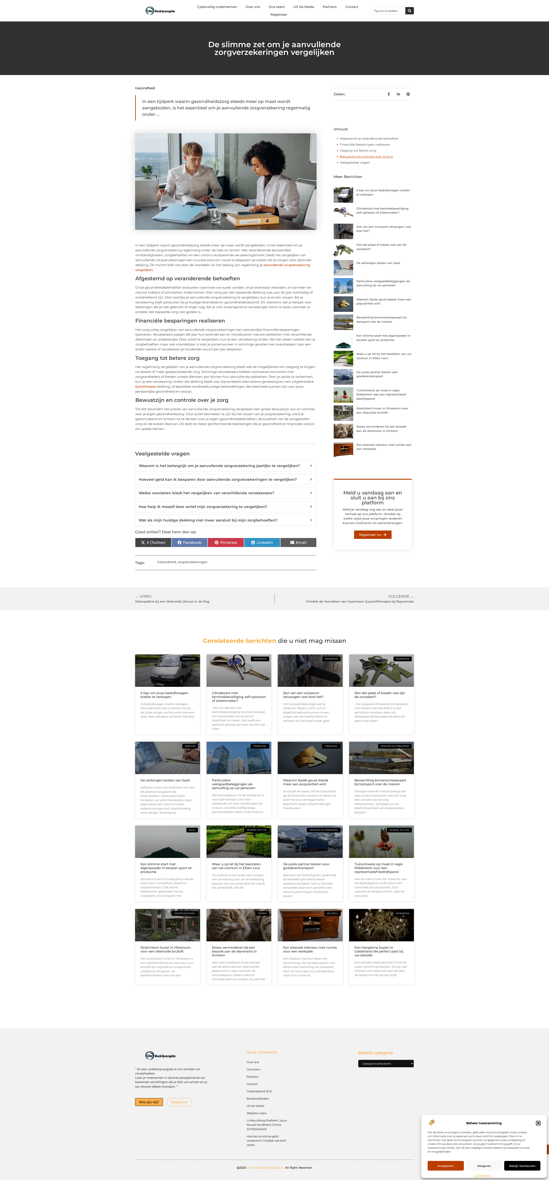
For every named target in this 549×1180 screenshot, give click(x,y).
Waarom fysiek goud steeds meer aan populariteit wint (305, 782)
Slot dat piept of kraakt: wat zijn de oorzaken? (379, 695)
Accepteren (445, 1166)
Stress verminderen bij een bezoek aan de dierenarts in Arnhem (234, 951)
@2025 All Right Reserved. (274, 1167)
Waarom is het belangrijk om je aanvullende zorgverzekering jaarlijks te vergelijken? (226, 466)
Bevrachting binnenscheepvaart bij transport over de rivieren (380, 782)
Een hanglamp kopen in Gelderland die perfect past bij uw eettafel (378, 951)
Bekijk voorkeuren (522, 1166)
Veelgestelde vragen (355, 162)
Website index (257, 1113)
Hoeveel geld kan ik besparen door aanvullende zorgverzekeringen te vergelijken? (226, 479)
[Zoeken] (409, 10)
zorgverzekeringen (192, 562)
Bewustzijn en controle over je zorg (366, 156)
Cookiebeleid (482, 1175)
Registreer (278, 14)
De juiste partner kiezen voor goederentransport (306, 866)
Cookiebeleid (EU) (259, 1091)
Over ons (253, 7)
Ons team (277, 7)
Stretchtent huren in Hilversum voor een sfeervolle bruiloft (165, 949)
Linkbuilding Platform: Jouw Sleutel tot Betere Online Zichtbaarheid (267, 1125)
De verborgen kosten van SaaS (378, 263)
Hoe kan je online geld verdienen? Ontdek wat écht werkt (266, 1141)
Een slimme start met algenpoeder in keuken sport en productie (166, 868)
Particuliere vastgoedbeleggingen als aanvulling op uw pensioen (233, 784)
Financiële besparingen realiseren (365, 144)
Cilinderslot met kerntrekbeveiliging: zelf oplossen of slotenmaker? (239, 697)
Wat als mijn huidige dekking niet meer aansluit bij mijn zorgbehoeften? (226, 520)
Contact (351, 7)
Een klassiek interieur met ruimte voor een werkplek (310, 949)
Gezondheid (145, 88)
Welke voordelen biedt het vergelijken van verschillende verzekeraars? (226, 493)
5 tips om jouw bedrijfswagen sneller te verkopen (164, 695)
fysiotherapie (145, 386)
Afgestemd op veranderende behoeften (369, 138)
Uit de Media (255, 1106)
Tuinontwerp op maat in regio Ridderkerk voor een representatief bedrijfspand (381, 394)
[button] (538, 1123)
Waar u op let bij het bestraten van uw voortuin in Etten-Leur (236, 866)
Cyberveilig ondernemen (217, 7)
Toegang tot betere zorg (358, 150)
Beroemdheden (258, 1098)
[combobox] (388, 10)
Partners (330, 7)
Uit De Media (303, 7)
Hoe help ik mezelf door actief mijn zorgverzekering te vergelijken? (226, 507)
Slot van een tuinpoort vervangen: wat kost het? (303, 695)
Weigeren (484, 1166)
